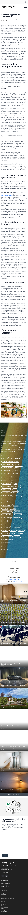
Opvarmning (19, 524)
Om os (2, 893)
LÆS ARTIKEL (14, 595)
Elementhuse (18, 467)
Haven (15, 483)
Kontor (5, 502)
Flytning (15, 473)
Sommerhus (19, 533)
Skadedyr (20, 530)
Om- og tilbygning (8, 524)
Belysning (15, 455)
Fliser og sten (6, 473)
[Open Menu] (25, 7)
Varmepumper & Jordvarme (10, 546)
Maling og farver (7, 511)
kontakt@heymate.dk (15, 579)
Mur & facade (6, 517)
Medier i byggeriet (5, 885)
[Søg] (25, 2)
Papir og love (6, 527)
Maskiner (17, 511)
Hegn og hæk (16, 486)
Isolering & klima (7, 498)
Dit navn (4, 832)
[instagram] (6, 875)
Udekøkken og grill (8, 539)
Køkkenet (15, 505)
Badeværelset (6, 455)
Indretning (18, 495)
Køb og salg (13, 502)
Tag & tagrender (7, 536)
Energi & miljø (6, 470)
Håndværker (16, 492)
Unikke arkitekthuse (8, 542)
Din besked (5, 844)
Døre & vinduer (7, 464)
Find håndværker (5, 2)
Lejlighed (13, 508)
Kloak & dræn (18, 498)
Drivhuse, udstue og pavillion (11, 461)
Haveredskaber (6, 486)
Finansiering (16, 470)
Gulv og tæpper (7, 483)
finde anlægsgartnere (7, 195)
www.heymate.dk (17, 581)
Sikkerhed (5, 530)
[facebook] (2, 875)
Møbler (5, 520)
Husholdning (6, 492)
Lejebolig (5, 508)
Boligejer (5, 458)
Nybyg (11, 520)
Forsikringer (6, 477)
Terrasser (17, 536)
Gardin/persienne (16, 477)
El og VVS (16, 464)
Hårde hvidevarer (7, 495)
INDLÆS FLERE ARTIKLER (14, 794)
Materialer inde (7, 514)
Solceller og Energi (8, 533)
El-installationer (7, 467)
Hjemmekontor (7, 489)
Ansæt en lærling (5, 886)
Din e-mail (5, 838)
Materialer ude (18, 514)
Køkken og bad (6, 505)
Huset (15, 489)
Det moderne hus (15, 458)
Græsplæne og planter (9, 480)
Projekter (13, 2)
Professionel (16, 527)
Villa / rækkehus (7, 549)
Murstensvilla (17, 517)
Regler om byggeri (5, 883)
